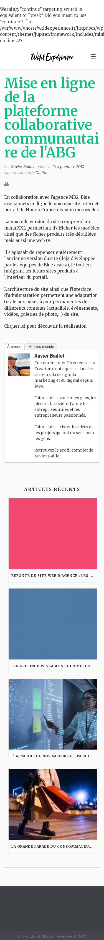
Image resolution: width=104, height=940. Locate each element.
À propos (14, 347)
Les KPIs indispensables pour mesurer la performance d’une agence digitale (54, 666)
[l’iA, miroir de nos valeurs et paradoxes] (53, 714)
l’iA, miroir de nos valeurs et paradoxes (54, 756)
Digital (41, 172)
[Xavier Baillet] (19, 364)
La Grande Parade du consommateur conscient (54, 846)
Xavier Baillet (23, 166)
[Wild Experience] (52, 56)
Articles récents (41, 347)
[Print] (9, 184)
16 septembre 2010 (68, 166)
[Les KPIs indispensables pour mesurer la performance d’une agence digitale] (53, 624)
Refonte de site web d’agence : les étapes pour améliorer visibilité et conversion (54, 576)
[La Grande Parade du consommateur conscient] (53, 804)
